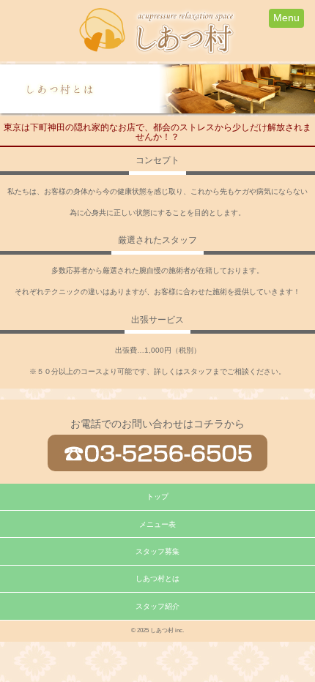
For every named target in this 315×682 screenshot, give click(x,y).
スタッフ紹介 (157, 606)
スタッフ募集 (157, 551)
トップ (157, 496)
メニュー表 (157, 524)
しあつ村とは (157, 578)
